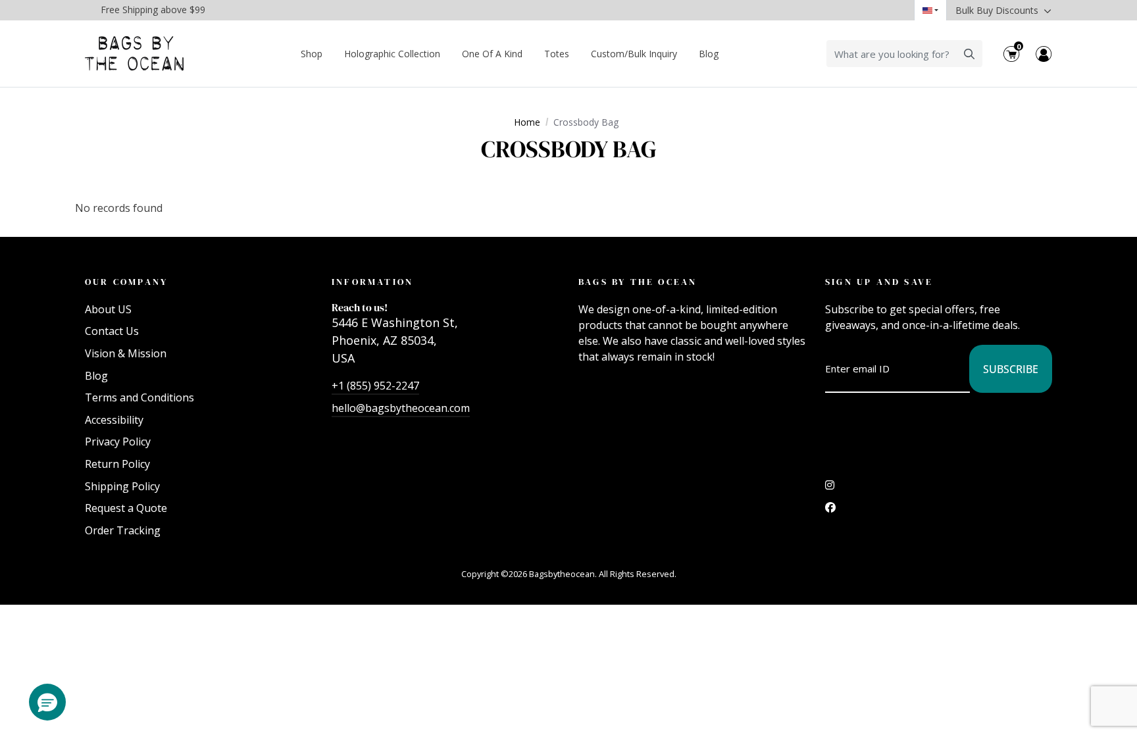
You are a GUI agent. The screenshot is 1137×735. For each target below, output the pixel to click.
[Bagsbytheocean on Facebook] (830, 510)
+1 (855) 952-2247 (375, 385)
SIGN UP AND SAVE (879, 281)
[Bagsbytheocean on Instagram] (829, 488)
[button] (47, 702)
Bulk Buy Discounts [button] (998, 10)
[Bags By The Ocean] (134, 53)
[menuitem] (312, 53)
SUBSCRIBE (1010, 369)
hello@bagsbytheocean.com (401, 408)
